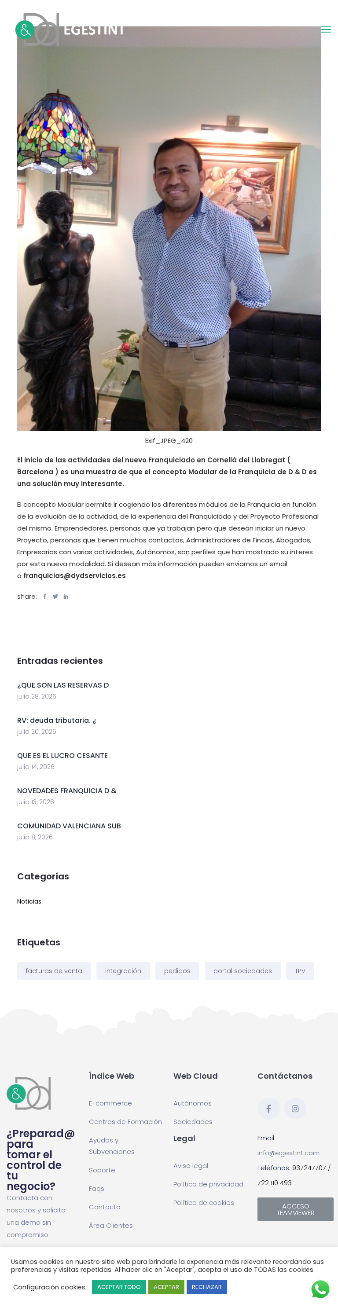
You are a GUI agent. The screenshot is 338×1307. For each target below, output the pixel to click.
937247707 (309, 1167)
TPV (300, 971)
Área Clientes (111, 1225)
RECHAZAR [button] (207, 1287)
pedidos (177, 971)
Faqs (96, 1188)
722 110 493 (274, 1182)
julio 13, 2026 (35, 802)
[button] (295, 1209)
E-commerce (110, 1103)
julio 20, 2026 (36, 731)
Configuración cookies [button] (49, 1287)
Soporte (102, 1170)
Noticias (29, 901)
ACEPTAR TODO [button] (119, 1287)
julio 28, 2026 (36, 696)
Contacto (105, 1207)
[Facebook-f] (268, 1109)
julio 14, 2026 (36, 766)
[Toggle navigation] (326, 29)
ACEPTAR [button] (166, 1287)
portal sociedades (242, 971)
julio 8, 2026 (35, 837)
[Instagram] (295, 1109)
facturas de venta (54, 971)
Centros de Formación (125, 1121)
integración (123, 971)
